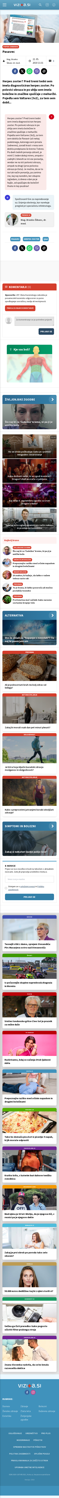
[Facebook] (53, 4)
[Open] (4, 5)
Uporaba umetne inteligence (29, 1467)
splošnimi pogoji (27, 886)
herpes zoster (31, 239)
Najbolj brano (11, 540)
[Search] (40, 5)
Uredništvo (31, 1433)
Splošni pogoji (42, 1453)
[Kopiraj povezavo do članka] (44, 71)
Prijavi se (46, 331)
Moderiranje (23, 1440)
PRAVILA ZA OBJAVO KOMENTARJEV (20, 308)
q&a (46, 239)
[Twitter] (22, 71)
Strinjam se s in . (26, 888)
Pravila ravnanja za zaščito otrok (29, 1460)
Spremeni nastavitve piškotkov (29, 1447)
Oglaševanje (15, 1433)
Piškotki (37, 1440)
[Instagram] (47, 4)
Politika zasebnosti (19, 1453)
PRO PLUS (46, 1433)
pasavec (15, 239)
